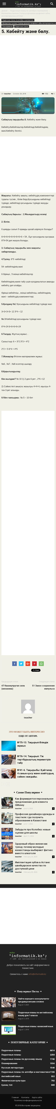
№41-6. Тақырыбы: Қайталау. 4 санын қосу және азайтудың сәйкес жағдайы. (35, 773)
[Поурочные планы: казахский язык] (8, 1030)
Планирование (7, 26)
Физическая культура (13, 1080)
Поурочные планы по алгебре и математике (29, 10)
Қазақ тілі (6, 1085)
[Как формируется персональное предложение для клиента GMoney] (7, 803)
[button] (52, 4)
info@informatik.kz (37, 974)
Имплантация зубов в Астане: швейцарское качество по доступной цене (32, 865)
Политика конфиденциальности (28, 1100)
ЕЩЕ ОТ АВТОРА (28, 736)
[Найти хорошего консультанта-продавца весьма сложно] (8, 1002)
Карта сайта (37, 1097)
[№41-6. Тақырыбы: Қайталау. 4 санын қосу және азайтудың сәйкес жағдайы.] (8, 773)
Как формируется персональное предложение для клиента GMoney (34, 801)
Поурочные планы (21, 26)
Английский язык (11, 1076)
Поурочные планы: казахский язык (35, 1026)
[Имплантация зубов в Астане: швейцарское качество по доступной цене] (7, 866)
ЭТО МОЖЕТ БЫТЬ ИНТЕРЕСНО (27, 732)
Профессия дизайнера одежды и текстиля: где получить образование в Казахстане (34, 817)
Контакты (25, 1097)
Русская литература (12, 1067)
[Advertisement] (28, 63)
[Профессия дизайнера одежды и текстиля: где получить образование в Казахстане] (7, 818)
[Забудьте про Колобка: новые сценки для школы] (7, 833)
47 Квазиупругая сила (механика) (13, 687)
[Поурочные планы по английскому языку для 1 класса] (8, 1016)
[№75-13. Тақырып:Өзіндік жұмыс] (8, 746)
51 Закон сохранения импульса (43, 687)
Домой (4, 10)
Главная (15, 1097)
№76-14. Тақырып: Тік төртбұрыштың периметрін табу (34, 759)
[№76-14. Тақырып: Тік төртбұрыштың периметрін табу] (8, 760)
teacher (7, 94)
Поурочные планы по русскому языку (21, 1059)
